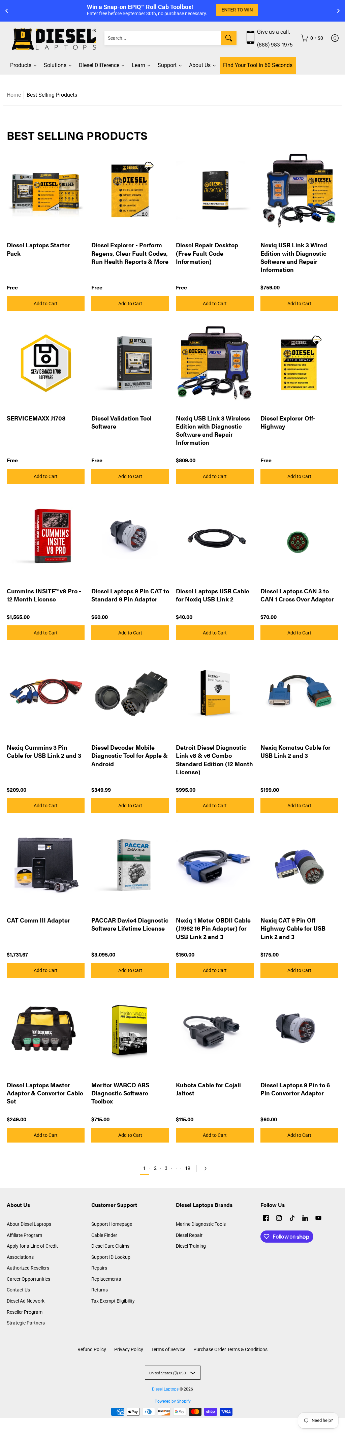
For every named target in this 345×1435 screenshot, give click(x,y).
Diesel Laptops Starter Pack (38, 249)
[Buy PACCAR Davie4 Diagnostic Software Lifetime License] (130, 865)
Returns (99, 1289)
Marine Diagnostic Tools (201, 1224)
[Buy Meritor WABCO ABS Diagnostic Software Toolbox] (130, 1030)
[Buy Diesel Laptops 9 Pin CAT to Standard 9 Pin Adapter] (130, 536)
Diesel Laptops (165, 1389)
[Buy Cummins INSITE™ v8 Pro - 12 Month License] (46, 536)
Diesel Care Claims (110, 1246)
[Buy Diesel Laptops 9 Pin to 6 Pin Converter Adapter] (299, 1030)
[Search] (229, 38)
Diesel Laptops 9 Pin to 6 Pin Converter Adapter (295, 1089)
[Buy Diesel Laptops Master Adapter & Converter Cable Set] (46, 1030)
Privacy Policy (128, 1349)
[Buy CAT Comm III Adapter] (46, 865)
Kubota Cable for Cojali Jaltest (208, 1089)
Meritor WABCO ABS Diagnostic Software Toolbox (120, 1093)
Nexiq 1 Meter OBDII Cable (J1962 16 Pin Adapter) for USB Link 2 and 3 (213, 928)
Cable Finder (104, 1235)
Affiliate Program (24, 1235)
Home (14, 95)
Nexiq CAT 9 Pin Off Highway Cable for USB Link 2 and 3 (292, 928)
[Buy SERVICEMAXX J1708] (46, 363)
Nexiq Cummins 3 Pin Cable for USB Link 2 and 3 (44, 751)
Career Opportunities (28, 1279)
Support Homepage (111, 1224)
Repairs (99, 1268)
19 (187, 1168)
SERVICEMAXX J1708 (36, 418)
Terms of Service (168, 1349)
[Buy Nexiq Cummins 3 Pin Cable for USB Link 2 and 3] (46, 692)
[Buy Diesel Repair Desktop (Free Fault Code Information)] (215, 190)
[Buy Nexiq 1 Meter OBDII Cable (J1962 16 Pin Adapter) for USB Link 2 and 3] (215, 865)
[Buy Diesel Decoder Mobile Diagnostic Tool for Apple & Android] (130, 692)
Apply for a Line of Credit (32, 1246)
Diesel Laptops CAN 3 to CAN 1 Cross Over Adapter (297, 595)
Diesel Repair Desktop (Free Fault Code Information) (207, 253)
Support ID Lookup (110, 1257)
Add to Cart (46, 303)
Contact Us (18, 1289)
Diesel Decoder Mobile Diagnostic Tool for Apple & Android (129, 755)
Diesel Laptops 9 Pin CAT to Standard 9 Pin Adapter (130, 595)
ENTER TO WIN (237, 9)
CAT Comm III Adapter (38, 920)
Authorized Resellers (28, 1268)
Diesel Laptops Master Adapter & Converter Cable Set (45, 1093)
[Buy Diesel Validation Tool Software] (130, 363)
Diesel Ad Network (25, 1301)
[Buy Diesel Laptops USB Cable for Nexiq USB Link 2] (215, 536)
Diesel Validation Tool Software (121, 422)
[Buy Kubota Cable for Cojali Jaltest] (215, 1030)
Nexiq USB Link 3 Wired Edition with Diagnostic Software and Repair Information (293, 257)
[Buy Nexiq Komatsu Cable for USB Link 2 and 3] (299, 692)
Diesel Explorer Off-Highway (287, 422)
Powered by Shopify (173, 1401)
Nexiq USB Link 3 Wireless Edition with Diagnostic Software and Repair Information (213, 430)
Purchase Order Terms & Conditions (230, 1349)
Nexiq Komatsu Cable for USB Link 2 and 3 (295, 751)
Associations (20, 1257)
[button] (266, 1219)
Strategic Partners (26, 1322)
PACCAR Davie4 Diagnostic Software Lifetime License (129, 924)
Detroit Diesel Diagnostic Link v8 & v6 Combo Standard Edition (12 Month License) (214, 759)
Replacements (106, 1279)
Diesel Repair (189, 1235)
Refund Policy (91, 1349)
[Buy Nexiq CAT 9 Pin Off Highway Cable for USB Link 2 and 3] (299, 865)
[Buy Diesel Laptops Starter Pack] (46, 190)
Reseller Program (24, 1312)
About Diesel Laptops (29, 1224)
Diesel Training (191, 1246)
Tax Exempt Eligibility (113, 1301)
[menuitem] (312, 38)
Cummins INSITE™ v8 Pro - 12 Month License (44, 595)
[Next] (204, 1168)
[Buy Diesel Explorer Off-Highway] (299, 363)
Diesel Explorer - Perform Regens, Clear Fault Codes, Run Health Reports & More (129, 253)
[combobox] (162, 38)
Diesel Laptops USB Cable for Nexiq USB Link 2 (212, 595)
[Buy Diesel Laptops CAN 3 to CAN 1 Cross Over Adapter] (299, 536)
